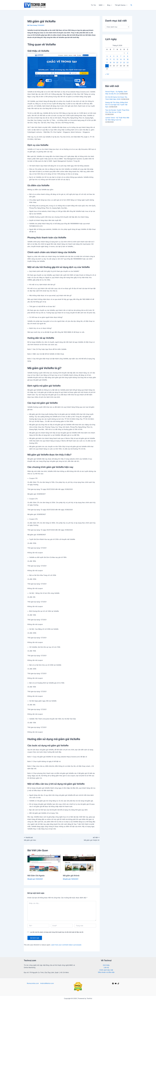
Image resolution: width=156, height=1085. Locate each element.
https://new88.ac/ (31, 1068)
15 (124, 59)
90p (93, 1003)
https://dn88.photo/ (119, 1063)
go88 (81, 1001)
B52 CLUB (125, 1020)
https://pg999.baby (91, 1001)
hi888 (124, 1017)
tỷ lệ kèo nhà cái (105, 1022)
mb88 (83, 1056)
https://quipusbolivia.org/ (54, 1065)
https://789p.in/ (110, 1070)
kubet (90, 1051)
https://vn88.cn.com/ (67, 1005)
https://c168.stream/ (97, 1020)
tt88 (113, 1039)
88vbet (93, 1056)
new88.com (102, 1039)
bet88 (109, 1003)
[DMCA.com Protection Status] (78, 986)
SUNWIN (61, 1068)
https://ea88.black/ (103, 1060)
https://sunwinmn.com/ (112, 1032)
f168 (113, 1003)
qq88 (115, 1048)
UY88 (94, 1053)
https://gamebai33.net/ (32, 1017)
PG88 (90, 1029)
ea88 (119, 1017)
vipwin (73, 1053)
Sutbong (61, 1075)
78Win (88, 1022)
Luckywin (75, 1017)
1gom (53, 1039)
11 (110, 59)
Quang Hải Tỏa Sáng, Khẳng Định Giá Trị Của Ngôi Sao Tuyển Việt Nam (116, 105)
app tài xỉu (95, 1022)
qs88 (129, 1022)
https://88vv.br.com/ (116, 1015)
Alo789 (82, 1039)
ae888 (110, 1079)
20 (117, 62)
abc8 (93, 1075)
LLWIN (42, 1015)
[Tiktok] (118, 983)
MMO (100, 5)
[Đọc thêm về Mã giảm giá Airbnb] (79, 863)
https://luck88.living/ (47, 1060)
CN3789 (82, 1022)
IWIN (39, 1003)
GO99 (49, 1048)
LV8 (99, 1056)
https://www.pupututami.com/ (39, 1046)
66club (66, 1003)
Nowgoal (84, 1003)
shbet (76, 1022)
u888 (117, 1075)
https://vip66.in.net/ (45, 1041)
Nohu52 (109, 1048)
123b (41, 1020)
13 (117, 59)
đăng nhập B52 (114, 1046)
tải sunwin (78, 1037)
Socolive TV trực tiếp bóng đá (105, 1077)
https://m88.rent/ (110, 1065)
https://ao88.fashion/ (69, 1044)
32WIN (109, 1056)
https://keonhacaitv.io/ (111, 1029)
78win (101, 1001)
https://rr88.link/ (64, 1029)
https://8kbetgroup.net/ (100, 1046)
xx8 (72, 1075)
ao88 (117, 1041)
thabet (70, 1079)
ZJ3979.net (90, 1077)
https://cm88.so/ (115, 1020)
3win (123, 1044)
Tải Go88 (119, 1005)
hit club (123, 1075)
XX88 (93, 1058)
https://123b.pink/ (89, 1063)
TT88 (111, 1072)
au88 (65, 1048)
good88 (115, 1068)
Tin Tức (93, 5)
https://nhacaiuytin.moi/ (118, 1008)
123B (103, 1082)
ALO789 (120, 1051)
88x (99, 1015)
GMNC (27, 1022)
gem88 (79, 1013)
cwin (97, 1068)
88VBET (34, 1041)
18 (110, 62)
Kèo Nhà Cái (92, 1025)
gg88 (57, 1053)
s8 (129, 1053)
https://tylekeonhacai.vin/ (80, 1010)
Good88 (80, 1034)
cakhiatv (69, 1022)
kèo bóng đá (120, 1003)
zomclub (77, 1079)
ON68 (78, 1056)
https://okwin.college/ (94, 1072)
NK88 (76, 1020)
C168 (89, 1032)
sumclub (64, 1079)
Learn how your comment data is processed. (66, 945)
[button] (103, 5)
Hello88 (26, 1072)
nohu (86, 1020)
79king (59, 1072)
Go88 (45, 1032)
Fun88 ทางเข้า (51, 1044)
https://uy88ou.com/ (62, 1060)
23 (127, 62)
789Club (97, 1027)
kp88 (49, 1017)
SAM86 (105, 1072)
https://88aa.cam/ (75, 1063)
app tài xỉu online (32, 1020)
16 (127, 59)
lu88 (118, 1039)
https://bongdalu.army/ (32, 1010)
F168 (129, 1010)
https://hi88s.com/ (39, 1082)
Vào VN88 (87, 1034)
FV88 (67, 1053)
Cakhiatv (38, 1025)
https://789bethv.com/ (88, 1015)
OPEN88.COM (74, 1008)
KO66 (59, 1044)
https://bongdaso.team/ (62, 1010)
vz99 (120, 1048)
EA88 (62, 1053)
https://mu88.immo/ (99, 1044)
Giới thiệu (106, 965)
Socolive (87, 1037)
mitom (41, 1001)
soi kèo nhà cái (30, 1039)
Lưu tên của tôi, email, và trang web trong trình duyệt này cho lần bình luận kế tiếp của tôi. (57, 932)
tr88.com (115, 1082)
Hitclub (103, 1027)
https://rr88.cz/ (84, 1058)
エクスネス (98, 1079)
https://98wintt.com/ (37, 1077)
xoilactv (55, 1022)
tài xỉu (74, 1013)
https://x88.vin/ (90, 1060)
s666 (118, 1044)
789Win (95, 1032)
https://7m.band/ (46, 1010)
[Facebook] (113, 983)
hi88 (105, 1001)
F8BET (78, 1005)
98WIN (36, 1053)
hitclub (125, 1005)
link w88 (50, 1037)
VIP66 (47, 1053)
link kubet (35, 1015)
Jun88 (111, 1001)
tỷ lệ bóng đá (75, 1082)
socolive (62, 1022)
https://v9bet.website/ (87, 1008)
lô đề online (85, 1079)
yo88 (102, 1068)
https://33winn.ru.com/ (121, 1079)
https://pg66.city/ (50, 1020)
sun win (83, 1005)
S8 (131, 1051)
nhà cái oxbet (35, 1037)
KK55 (26, 1025)
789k (124, 1077)
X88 (26, 1056)
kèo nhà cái (52, 1003)
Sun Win (111, 1075)
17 (107, 62)
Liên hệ (106, 967)
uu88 (101, 1032)
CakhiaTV (94, 1037)
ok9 (102, 1015)
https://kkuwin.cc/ (89, 1068)
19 (114, 62)
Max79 (94, 1039)
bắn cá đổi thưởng (59, 1013)
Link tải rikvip (50, 1077)
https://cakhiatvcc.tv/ (60, 1008)
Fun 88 (43, 1017)
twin (43, 1065)
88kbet (123, 1072)
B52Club (27, 1032)
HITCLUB (29, 1053)
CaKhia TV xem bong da (73, 1025)
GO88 (38, 1072)
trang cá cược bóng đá (108, 1017)
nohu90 (83, 1029)
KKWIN (28, 1041)
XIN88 (123, 1029)
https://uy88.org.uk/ (77, 1060)
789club (33, 1022)
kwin (76, 1065)
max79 (71, 1046)
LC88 (98, 1003)
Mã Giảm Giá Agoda (35, 875)
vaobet (39, 1032)
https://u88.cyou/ (35, 1058)
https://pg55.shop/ (61, 1063)
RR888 (125, 1027)
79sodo (56, 1058)
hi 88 (78, 1003)
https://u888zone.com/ (68, 1034)
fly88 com (52, 1032)
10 (107, 59)
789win (65, 1046)
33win (38, 1051)
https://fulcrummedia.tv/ (40, 1027)
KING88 (108, 1068)
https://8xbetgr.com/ (86, 1017)
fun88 (76, 1001)
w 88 (56, 1037)
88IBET (70, 1077)
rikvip (128, 1003)
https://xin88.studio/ (34, 1065)
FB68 (64, 1001)
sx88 (58, 1039)
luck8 (64, 1070)
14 (121, 59)
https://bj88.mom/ (92, 1041)
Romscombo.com (33, 983)
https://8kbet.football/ (82, 1046)
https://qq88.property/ (32, 1029)
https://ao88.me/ (101, 1075)
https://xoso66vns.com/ (70, 1072)
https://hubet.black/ (50, 1068)
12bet (27, 1001)
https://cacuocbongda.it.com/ (49, 1079)
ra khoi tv (34, 1001)
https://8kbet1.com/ (74, 1027)
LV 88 (126, 1065)
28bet (45, 1058)
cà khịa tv (75, 1070)
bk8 (72, 1065)
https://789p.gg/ (105, 1051)
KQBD (31, 1025)
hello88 (82, 1072)
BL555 (43, 1044)
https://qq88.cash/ (68, 1015)
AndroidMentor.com (47, 983)
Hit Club (120, 1065)
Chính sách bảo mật (106, 970)
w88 (76, 1039)
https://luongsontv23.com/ (61, 1017)
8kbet (103, 1003)
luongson (90, 1048)
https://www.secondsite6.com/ (35, 1048)
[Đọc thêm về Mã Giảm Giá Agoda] (44, 863)
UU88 (64, 1032)
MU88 (108, 1082)
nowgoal (93, 1010)
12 (114, 59)
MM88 (81, 1020)
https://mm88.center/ (56, 1025)
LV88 (116, 1027)
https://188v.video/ (118, 1060)
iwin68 (128, 1039)
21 (121, 62)
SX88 (114, 1051)
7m (90, 1003)
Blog (108, 5)
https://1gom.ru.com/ (44, 1022)
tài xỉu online (46, 1039)
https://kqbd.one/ (102, 1008)
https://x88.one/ (55, 1046)
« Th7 (107, 74)
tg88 (106, 1020)
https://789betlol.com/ (53, 1015)
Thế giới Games (120, 5)
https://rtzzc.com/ (106, 1058)
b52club (70, 1001)
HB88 (32, 1072)
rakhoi (77, 1048)
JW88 (58, 1077)
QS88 (95, 1034)
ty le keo (43, 1070)
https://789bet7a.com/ (66, 1037)
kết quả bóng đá (70, 1068)
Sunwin (108, 1013)
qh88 (80, 1051)
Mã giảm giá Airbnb (71, 875)
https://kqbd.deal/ (120, 1001)
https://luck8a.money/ (82, 1075)
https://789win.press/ (107, 1041)
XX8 (48, 1051)
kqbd (68, 1013)
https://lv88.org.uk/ (35, 1063)
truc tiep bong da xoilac (52, 1001)
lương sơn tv (125, 1041)
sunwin (43, 1013)
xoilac (51, 1005)
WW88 (82, 1077)
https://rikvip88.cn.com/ (122, 1058)
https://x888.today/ (84, 1044)
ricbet (92, 1013)
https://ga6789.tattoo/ (103, 1063)
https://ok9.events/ (119, 1022)
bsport (67, 1075)
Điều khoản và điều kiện (106, 972)
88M (70, 1058)
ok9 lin (34, 1003)
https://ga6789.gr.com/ (49, 1029)
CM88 (50, 1058)
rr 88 (58, 1032)
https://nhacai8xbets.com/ (107, 1025)
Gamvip (99, 1010)
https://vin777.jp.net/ (95, 1005)
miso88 (116, 1072)
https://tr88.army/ (32, 1079)
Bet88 (97, 1017)
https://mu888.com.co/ (112, 1010)
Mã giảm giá (31, 879)
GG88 (38, 1044)
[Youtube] (115, 983)
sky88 (44, 1003)
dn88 (83, 1053)
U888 (73, 1029)
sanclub (82, 1065)
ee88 (40, 1068)
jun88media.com (125, 1070)
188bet (73, 1003)
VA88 (129, 1075)
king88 (75, 1051)
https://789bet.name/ (79, 1032)
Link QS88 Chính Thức (65, 1020)
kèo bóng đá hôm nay (40, 1005)
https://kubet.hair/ (97, 1065)
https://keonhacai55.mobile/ (38, 1008)
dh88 (122, 1039)
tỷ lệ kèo (60, 1003)
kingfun (51, 1027)
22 (124, 62)
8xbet (85, 1025)
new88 (102, 1013)
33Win (128, 1029)
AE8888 (71, 1048)
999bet (67, 1065)
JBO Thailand (126, 1013)
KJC (128, 1077)
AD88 (43, 1051)
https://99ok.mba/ (53, 1082)
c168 (91, 1079)
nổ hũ (109, 1039)
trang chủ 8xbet (51, 1075)
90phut (83, 1048)
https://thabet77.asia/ (67, 1041)
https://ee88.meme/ (109, 1053)
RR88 (115, 1056)
